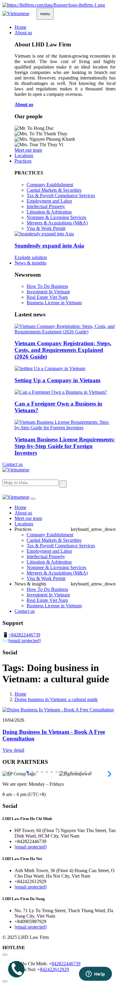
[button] (27, 772)
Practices (23, 161)
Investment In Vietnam (48, 291)
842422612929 (54, 969)
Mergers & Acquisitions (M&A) (57, 222)
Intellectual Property (46, 206)
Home (20, 27)
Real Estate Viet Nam (47, 297)
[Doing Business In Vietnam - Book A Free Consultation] (58, 709)
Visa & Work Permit (46, 228)
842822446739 (65, 963)
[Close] (33, 499)
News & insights (30, 262)
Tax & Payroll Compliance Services (61, 195)
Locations (24, 155)
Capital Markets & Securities (54, 190)
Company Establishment (50, 184)
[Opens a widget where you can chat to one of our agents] (95, 974)
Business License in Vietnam (54, 302)
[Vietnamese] (15, 13)
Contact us (12, 464)
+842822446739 (24, 634)
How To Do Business (47, 286)
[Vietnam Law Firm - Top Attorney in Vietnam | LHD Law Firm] (53, 5)
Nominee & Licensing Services (56, 217)
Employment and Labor (49, 201)
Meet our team (28, 518)
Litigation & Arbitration (49, 211)
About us (23, 32)
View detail (13, 750)
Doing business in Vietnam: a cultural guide (56, 699)
